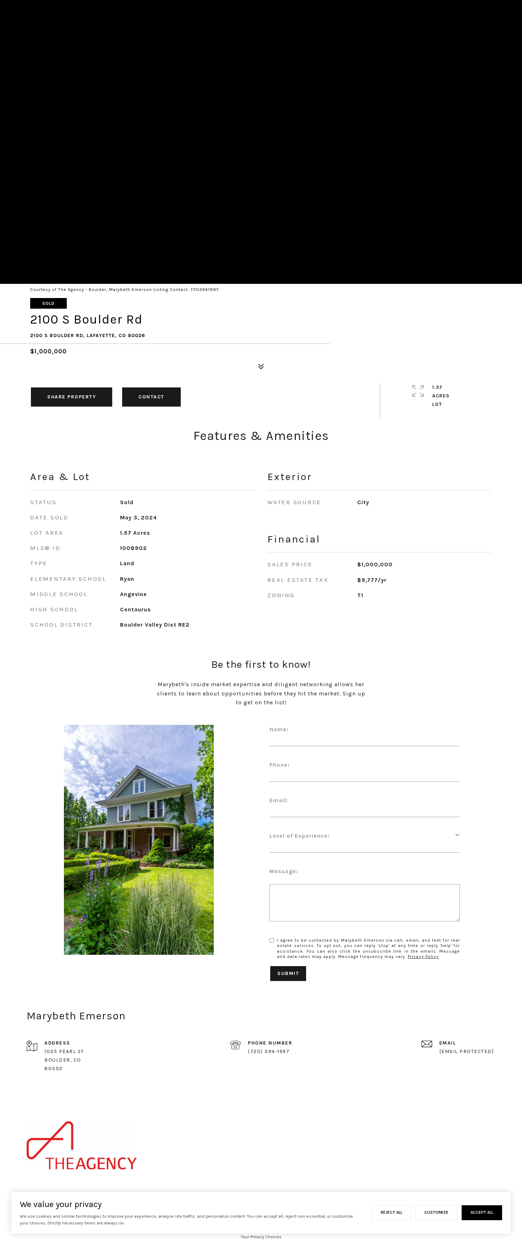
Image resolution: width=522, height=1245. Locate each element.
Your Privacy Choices (261, 1236)
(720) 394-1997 (268, 1051)
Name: (279, 729)
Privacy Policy (423, 956)
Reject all (391, 1212)
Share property (71, 397)
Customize (436, 1212)
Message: (284, 871)
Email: (279, 800)
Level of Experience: (300, 835)
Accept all (482, 1212)
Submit (288, 973)
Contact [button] (151, 397)
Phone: (280, 764)
